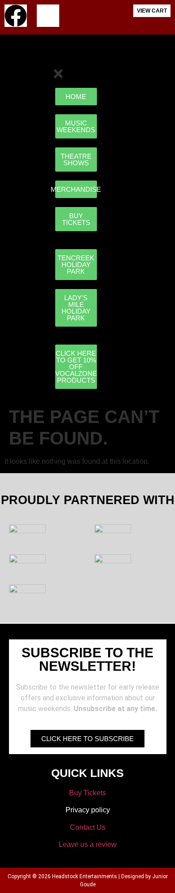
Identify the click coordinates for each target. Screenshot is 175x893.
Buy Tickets (87, 793)
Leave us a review (88, 844)
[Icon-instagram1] (48, 15)
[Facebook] (15, 15)
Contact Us (87, 827)
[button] (163, 58)
